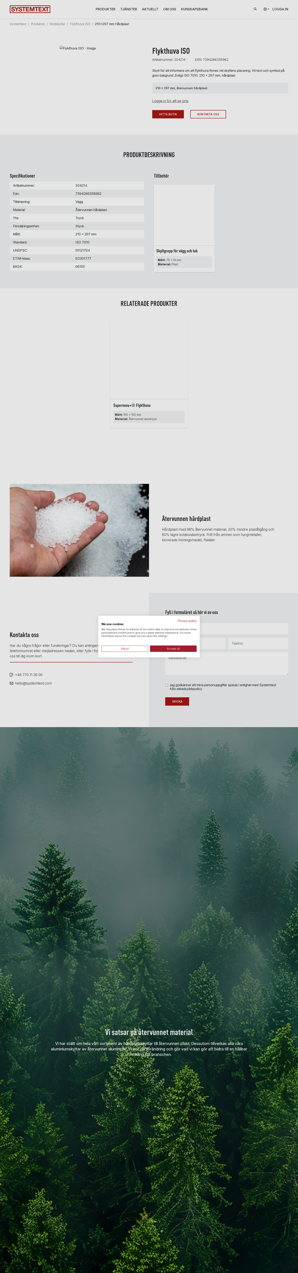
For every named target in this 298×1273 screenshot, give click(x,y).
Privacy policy (187, 621)
